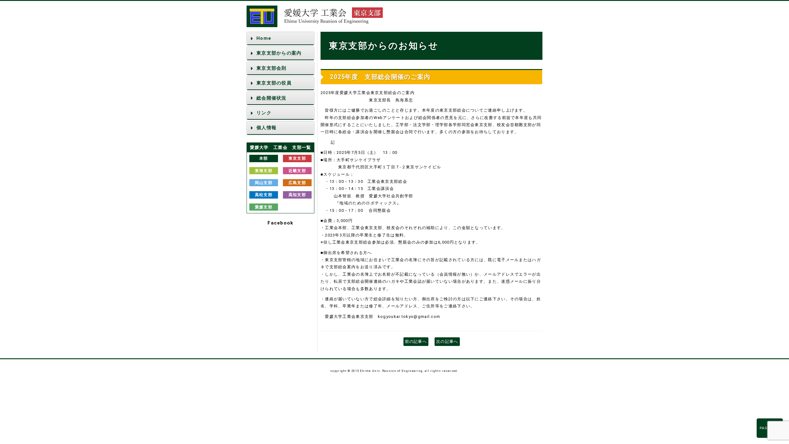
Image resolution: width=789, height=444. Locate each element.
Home (263, 38)
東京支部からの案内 (279, 53)
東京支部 (297, 158)
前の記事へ (416, 341)
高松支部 (263, 194)
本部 (263, 158)
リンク (264, 113)
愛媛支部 (263, 207)
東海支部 (263, 170)
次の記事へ (447, 341)
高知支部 (297, 194)
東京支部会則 (271, 68)
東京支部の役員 (274, 83)
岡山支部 (263, 182)
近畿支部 (297, 170)
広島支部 (297, 182)
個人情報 (266, 127)
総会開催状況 (271, 98)
